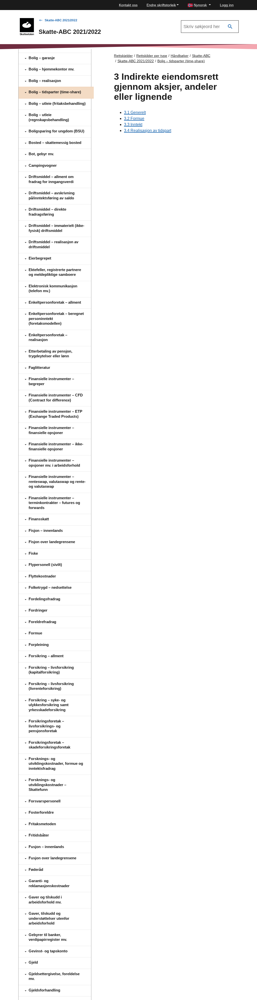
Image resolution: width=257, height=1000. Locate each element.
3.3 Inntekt (133, 124)
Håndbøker (179, 56)
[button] (199, 5)
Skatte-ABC (201, 56)
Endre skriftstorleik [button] (161, 5)
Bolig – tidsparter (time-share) (181, 61)
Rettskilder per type (151, 56)
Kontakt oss (128, 5)
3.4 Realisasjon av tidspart (147, 130)
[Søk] (230, 27)
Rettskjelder (123, 56)
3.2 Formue (134, 118)
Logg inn (227, 5)
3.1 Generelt (135, 112)
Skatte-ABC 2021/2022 (61, 20)
